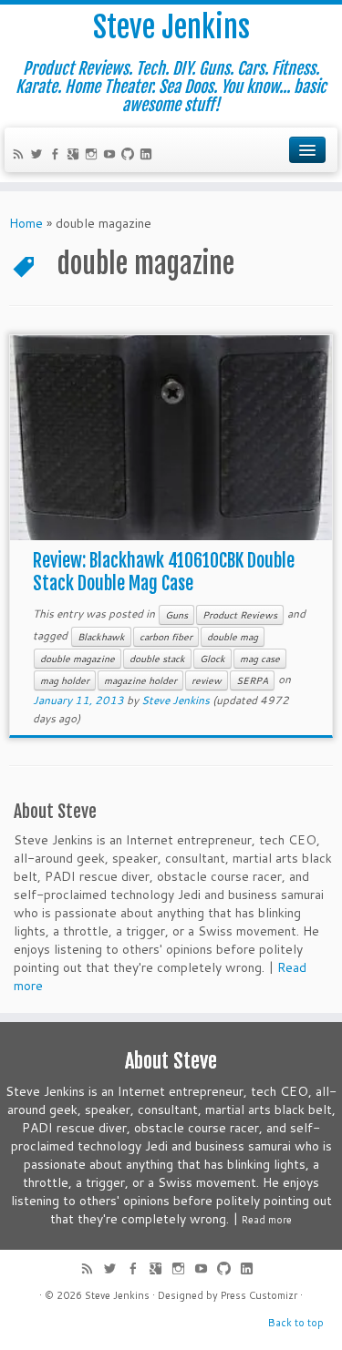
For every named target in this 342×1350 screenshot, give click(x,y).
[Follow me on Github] (130, 156)
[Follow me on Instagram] (94, 156)
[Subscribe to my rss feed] (21, 156)
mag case (260, 658)
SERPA (252, 680)
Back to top (296, 1322)
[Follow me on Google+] (76, 156)
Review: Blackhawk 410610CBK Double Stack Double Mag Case (164, 572)
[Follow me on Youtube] (112, 156)
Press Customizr (259, 1295)
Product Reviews (239, 615)
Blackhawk (101, 636)
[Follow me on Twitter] (39, 156)
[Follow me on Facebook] (57, 156)
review (207, 680)
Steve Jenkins (171, 27)
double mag (232, 636)
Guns (176, 615)
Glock (212, 658)
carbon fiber (166, 636)
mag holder (64, 680)
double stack (157, 658)
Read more (267, 1219)
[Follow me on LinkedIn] (149, 156)
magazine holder (140, 680)
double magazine (77, 658)
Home (26, 223)
